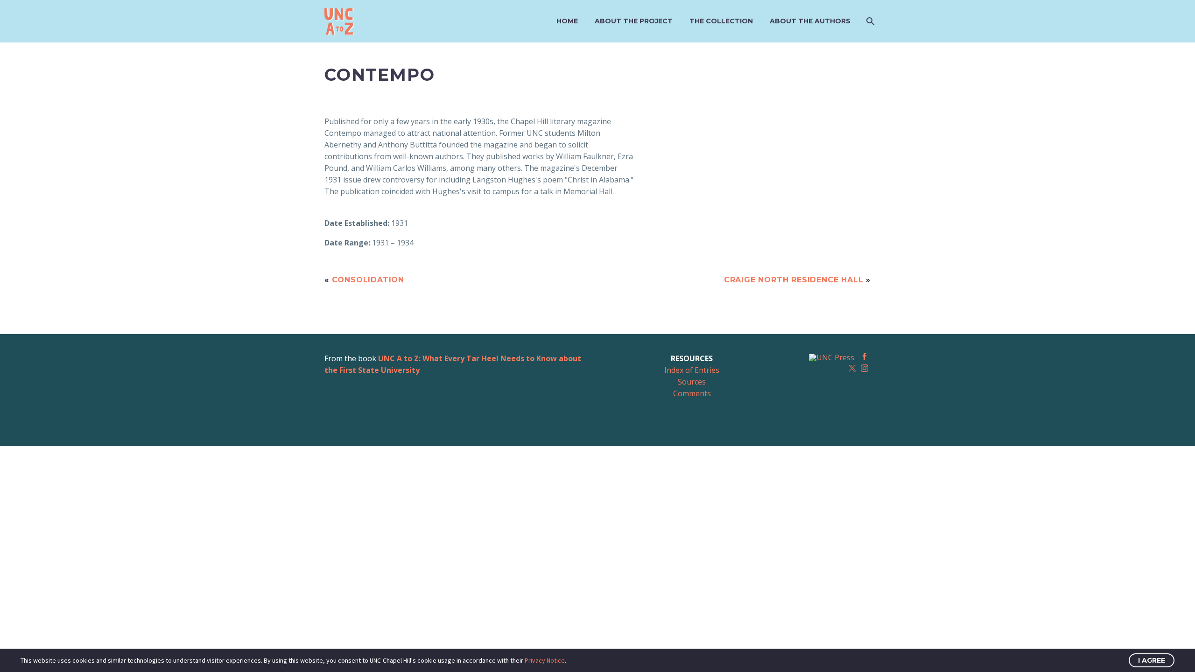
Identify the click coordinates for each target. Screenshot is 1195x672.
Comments (692, 393)
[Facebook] (864, 356)
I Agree (1151, 660)
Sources (692, 382)
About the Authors (810, 21)
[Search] (869, 21)
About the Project (634, 21)
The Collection (721, 21)
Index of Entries (691, 370)
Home (567, 21)
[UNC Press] (831, 357)
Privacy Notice (545, 660)
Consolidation (368, 279)
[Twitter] (852, 368)
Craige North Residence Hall (794, 279)
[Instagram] (864, 368)
